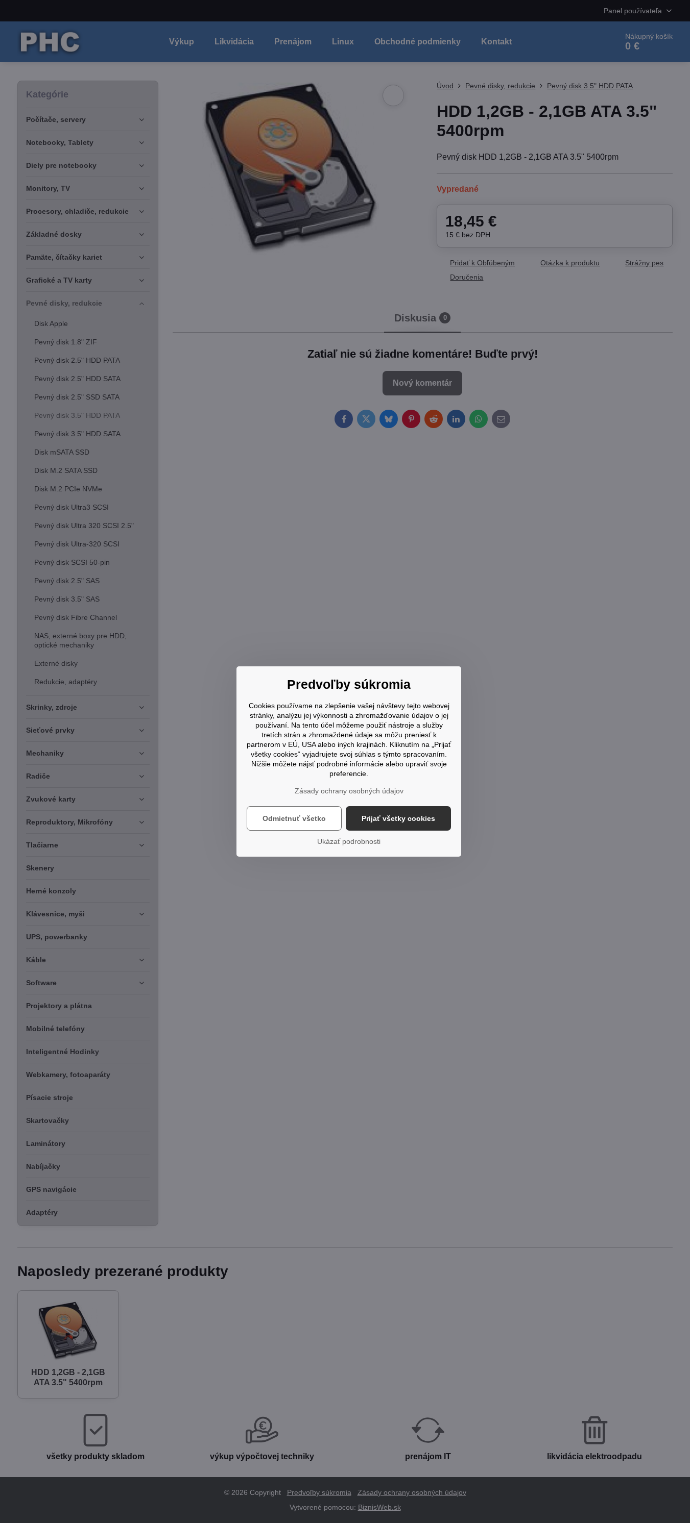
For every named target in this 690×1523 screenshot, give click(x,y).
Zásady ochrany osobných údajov (349, 791)
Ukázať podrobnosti (348, 841)
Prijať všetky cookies (398, 818)
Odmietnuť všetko (294, 818)
